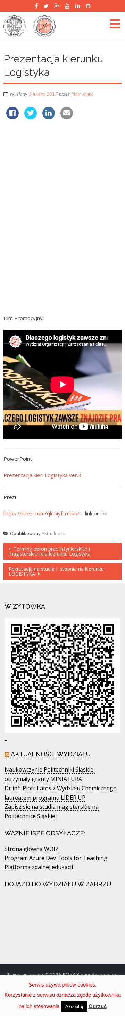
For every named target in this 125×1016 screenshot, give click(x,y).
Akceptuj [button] (74, 1006)
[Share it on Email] (66, 117)
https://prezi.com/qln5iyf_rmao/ (41, 513)
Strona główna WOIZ (32, 849)
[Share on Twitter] (30, 117)
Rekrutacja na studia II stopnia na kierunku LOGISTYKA (56, 571)
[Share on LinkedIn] (48, 117)
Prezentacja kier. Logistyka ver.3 (42, 475)
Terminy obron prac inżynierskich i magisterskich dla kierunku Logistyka (50, 551)
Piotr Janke (82, 94)
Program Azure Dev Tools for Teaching (56, 858)
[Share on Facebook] (12, 117)
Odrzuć (98, 1006)
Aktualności (54, 533)
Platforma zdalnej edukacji (39, 867)
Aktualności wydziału (51, 754)
